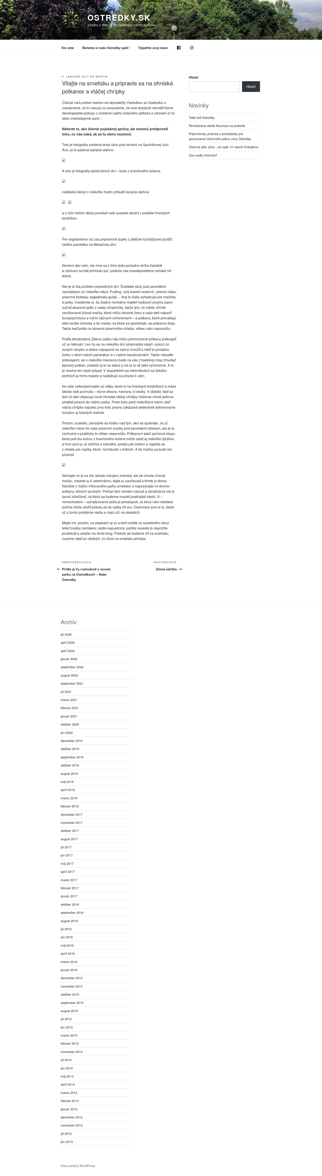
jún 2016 (67, 937)
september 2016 (72, 912)
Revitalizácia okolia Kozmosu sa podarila (217, 125)
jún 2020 (67, 732)
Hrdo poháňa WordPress (78, 1166)
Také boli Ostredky (202, 117)
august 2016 (69, 921)
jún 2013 (67, 1141)
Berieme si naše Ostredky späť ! (106, 48)
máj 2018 (67, 781)
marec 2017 (69, 880)
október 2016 (70, 904)
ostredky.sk (119, 17)
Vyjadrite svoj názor (153, 48)
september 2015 (72, 1002)
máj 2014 (67, 1076)
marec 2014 (69, 1092)
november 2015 (72, 986)
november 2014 (72, 1051)
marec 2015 (69, 1035)
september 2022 (72, 667)
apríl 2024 (68, 651)
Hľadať (193, 77)
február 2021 (70, 708)
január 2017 (69, 896)
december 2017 (72, 814)
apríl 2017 (68, 871)
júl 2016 (66, 929)
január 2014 (69, 1109)
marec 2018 (69, 798)
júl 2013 (66, 1133)
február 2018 (70, 806)
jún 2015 (67, 1027)
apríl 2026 (68, 642)
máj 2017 (67, 863)
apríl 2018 (68, 790)
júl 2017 (66, 847)
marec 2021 (69, 700)
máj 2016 (67, 945)
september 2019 (72, 757)
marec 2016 (69, 962)
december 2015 (72, 978)
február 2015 (70, 1043)
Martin (102, 76)
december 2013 (72, 1117)
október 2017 (70, 830)
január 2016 (69, 970)
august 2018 (69, 773)
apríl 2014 (68, 1084)
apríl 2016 (68, 953)
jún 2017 (67, 855)
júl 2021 (66, 691)
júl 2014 (66, 1060)
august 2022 (69, 675)
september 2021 (72, 683)
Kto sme (68, 48)
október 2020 (70, 724)
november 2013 (72, 1125)
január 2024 (69, 659)
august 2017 (69, 839)
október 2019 (70, 749)
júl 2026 (66, 634)
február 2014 (70, 1101)
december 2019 (72, 740)
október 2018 (70, 765)
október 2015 (70, 994)
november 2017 (72, 822)
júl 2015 (66, 1019)
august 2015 (69, 1011)
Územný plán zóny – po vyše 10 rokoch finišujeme (223, 147)
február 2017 (70, 888)
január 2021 (69, 716)
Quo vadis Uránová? (203, 155)
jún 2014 (67, 1068)
